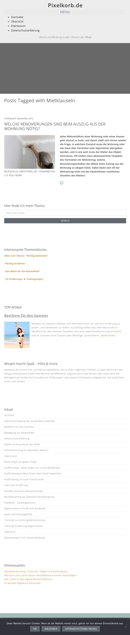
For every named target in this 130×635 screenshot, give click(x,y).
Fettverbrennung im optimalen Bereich (26, 450)
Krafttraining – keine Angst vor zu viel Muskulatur (32, 467)
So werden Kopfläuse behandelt (22, 583)
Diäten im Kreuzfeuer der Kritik (22, 444)
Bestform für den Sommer (19, 426)
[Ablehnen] (125, 627)
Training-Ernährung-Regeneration (23, 526)
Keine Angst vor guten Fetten (20, 461)
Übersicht (17, 21)
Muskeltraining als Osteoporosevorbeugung (29, 496)
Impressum (18, 26)
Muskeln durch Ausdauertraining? (23, 491)
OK (35, 628)
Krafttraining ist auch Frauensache (24, 479)
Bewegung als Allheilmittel (19, 432)
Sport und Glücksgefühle (18, 514)
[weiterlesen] (108, 335)
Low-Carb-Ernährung (16, 485)
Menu (65, 12)
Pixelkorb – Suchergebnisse (19, 502)
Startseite (17, 17)
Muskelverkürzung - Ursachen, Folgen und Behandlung (35, 571)
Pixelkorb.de (65, 5)
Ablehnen (51, 628)
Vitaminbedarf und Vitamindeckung (24, 537)
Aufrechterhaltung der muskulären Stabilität (29, 421)
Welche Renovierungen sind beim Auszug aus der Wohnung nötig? (54, 126)
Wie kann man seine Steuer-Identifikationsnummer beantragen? (40, 575)
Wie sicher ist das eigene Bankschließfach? (28, 579)
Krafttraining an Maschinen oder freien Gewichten (33, 473)
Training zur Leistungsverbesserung (24, 520)
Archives (9, 415)
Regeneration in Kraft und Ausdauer (25, 508)
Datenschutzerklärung (25, 30)
